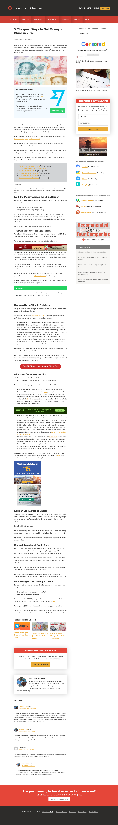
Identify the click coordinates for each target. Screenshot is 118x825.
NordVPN (84, 167)
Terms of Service (61, 812)
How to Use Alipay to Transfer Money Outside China (22, 635)
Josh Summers (23, 706)
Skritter (83, 206)
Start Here (105, 8)
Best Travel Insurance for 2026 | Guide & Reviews (91, 90)
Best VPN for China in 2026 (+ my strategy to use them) (92, 266)
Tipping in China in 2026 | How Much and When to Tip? (40, 636)
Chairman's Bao (86, 212)
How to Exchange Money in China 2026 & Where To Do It (57, 636)
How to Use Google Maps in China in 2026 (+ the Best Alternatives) (91, 273)
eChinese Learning (87, 200)
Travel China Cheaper (25, 8)
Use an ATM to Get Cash (26, 171)
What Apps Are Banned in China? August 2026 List (92, 252)
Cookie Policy (93, 812)
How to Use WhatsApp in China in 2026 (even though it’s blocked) (93, 281)
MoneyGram (53, 437)
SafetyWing (85, 185)
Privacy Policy (82, 812)
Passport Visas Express (89, 173)
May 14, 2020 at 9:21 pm (28, 766)
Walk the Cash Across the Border (29, 166)
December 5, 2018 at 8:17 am (27, 708)
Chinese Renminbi (40, 276)
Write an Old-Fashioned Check (28, 175)
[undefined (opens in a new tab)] (78, 168)
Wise (41, 97)
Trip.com (84, 179)
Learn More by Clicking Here (59, 799)
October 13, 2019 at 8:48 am (27, 731)
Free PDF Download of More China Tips (41, 366)
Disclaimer (72, 812)
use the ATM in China (38, 315)
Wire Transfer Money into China (29, 173)
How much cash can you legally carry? (34, 168)
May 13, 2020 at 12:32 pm (26, 749)
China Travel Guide (47, 812)
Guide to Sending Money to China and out (27, 139)
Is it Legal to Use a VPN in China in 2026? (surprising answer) (93, 258)
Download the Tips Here (40, 664)
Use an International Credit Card (29, 178)
